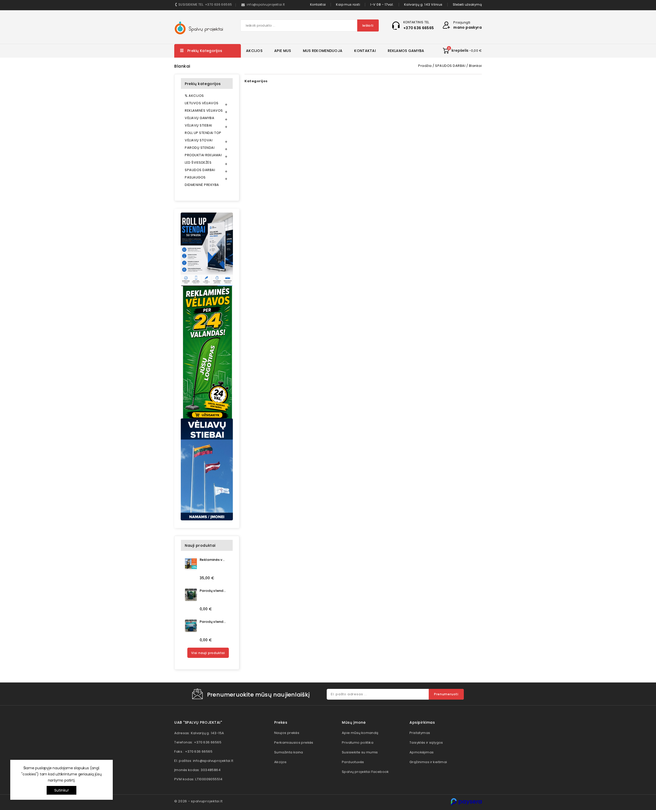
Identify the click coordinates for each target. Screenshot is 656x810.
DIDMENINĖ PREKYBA (202, 184)
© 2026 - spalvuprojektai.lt (198, 801)
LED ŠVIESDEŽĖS (198, 162)
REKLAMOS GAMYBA (406, 50)
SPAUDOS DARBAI (200, 169)
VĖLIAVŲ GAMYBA (199, 117)
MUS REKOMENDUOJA (323, 50)
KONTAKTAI (365, 50)
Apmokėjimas (421, 752)
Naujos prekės (286, 732)
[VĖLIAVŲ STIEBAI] (207, 469)
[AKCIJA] (207, 352)
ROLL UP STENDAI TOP (203, 132)
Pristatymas (419, 732)
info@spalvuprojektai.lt (213, 760)
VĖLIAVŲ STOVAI (198, 140)
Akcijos (280, 762)
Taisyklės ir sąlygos (426, 742)
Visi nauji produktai (208, 653)
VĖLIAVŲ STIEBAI (198, 125)
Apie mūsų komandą (360, 732)
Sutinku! (61, 790)
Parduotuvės (353, 762)
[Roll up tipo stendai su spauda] (207, 249)
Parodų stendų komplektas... (213, 590)
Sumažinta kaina (288, 752)
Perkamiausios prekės (293, 742)
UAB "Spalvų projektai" (198, 722)
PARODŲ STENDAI (199, 147)
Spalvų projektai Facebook (365, 771)
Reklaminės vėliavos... (213, 559)
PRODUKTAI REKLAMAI (203, 155)
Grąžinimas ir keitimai (428, 762)
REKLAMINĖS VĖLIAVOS (204, 110)
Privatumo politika (357, 742)
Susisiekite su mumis (360, 752)
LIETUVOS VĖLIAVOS (202, 103)
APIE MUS (282, 50)
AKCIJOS (254, 50)
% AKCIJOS (194, 95)
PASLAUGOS (195, 177)
